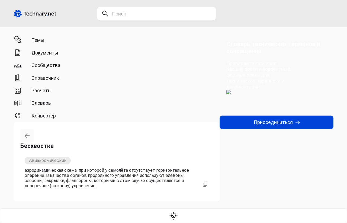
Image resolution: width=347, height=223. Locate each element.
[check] (173, 215)
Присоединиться (273, 122)
